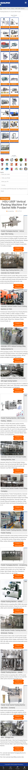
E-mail (10, 768)
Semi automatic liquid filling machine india (13, 757)
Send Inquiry (18, 250)
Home (8, 8)
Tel (3, 768)
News (12, 8)
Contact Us (18, 248)
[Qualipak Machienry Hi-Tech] (6, 2)
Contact (17, 768)
